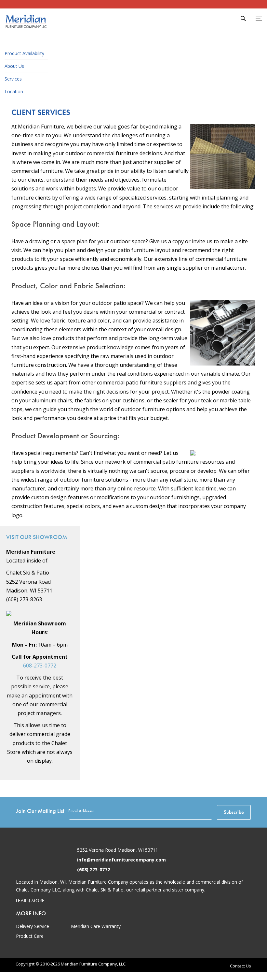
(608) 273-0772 (93, 869)
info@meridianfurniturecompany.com (121, 860)
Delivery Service (32, 926)
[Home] (26, 31)
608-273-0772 (39, 665)
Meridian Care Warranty (96, 926)
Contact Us (240, 966)
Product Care (30, 936)
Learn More (30, 900)
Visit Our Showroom (36, 537)
